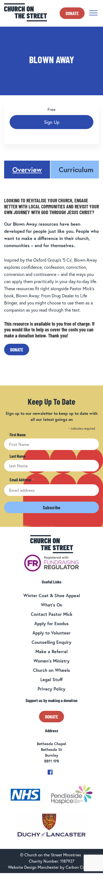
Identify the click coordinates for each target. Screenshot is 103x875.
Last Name (18, 456)
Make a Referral (51, 651)
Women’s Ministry (51, 661)
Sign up (51, 122)
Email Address (22, 480)
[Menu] (93, 13)
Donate (72, 13)
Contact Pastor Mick (52, 614)
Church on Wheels (51, 670)
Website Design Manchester (33, 867)
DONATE (16, 349)
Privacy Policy (51, 689)
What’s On (51, 605)
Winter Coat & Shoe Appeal (51, 595)
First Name (18, 434)
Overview (27, 169)
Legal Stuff (51, 679)
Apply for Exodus (51, 623)
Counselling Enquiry (51, 642)
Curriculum (76, 169)
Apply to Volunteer (51, 633)
